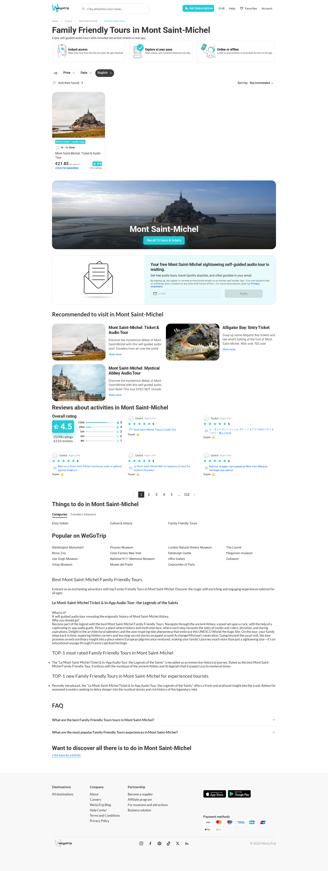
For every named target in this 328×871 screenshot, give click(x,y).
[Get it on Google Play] (239, 794)
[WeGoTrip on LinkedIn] (187, 843)
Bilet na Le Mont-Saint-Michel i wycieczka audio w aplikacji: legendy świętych (90, 468)
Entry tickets (60, 523)
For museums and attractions (148, 805)
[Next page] (194, 494)
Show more (115, 354)
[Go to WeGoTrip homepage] (64, 8)
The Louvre (233, 547)
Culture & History (121, 523)
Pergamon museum (239, 553)
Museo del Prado (121, 564)
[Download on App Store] (214, 794)
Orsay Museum (62, 564)
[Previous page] (133, 494)
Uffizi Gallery (176, 559)
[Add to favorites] (100, 96)
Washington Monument (68, 547)
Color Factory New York (125, 553)
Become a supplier (140, 794)
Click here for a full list (66, 755)
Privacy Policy (99, 821)
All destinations (62, 794)
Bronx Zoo (59, 553)
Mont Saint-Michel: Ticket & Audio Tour (134, 330)
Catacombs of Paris (181, 564)
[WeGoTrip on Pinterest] (159, 843)
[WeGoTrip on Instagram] (141, 843)
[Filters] (56, 73)
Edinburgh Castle (179, 553)
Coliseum (232, 559)
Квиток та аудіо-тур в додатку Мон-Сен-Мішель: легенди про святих (238, 468)
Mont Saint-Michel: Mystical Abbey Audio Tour (134, 370)
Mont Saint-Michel (88, 21)
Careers (95, 799)
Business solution (139, 810)
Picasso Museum (121, 547)
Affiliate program (140, 799)
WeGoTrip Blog (100, 805)
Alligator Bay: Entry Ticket (246, 327)
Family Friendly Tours (114, 21)
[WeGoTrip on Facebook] (150, 843)
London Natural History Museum (190, 547)
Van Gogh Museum (65, 559)
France (68, 21)
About (94, 794)
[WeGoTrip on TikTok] (169, 843)
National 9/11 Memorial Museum (132, 559)
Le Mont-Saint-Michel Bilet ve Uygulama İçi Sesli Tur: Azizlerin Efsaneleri (162, 468)
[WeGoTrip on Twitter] (178, 843)
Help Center (98, 810)
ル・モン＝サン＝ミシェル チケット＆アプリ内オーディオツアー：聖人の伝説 (241, 431)
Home (55, 21)
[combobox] (116, 9)
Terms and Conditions (105, 815)
